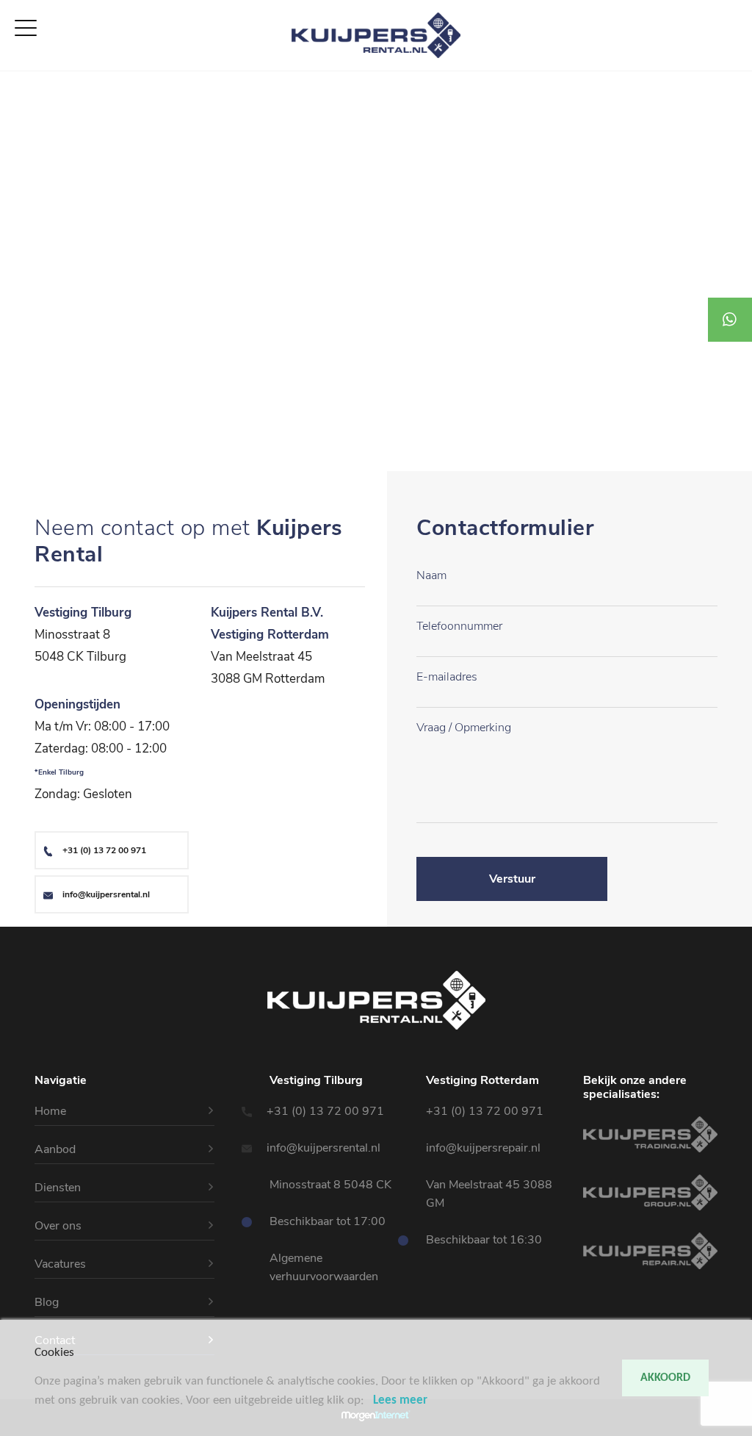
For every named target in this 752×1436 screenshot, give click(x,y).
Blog (47, 1302)
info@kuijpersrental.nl (106, 894)
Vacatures (27, 150)
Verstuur (512, 879)
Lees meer (400, 1400)
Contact (22, 168)
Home (16, 80)
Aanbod (21, 97)
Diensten (24, 115)
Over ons (25, 133)
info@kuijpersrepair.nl (483, 1148)
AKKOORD (665, 1378)
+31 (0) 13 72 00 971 (104, 850)
